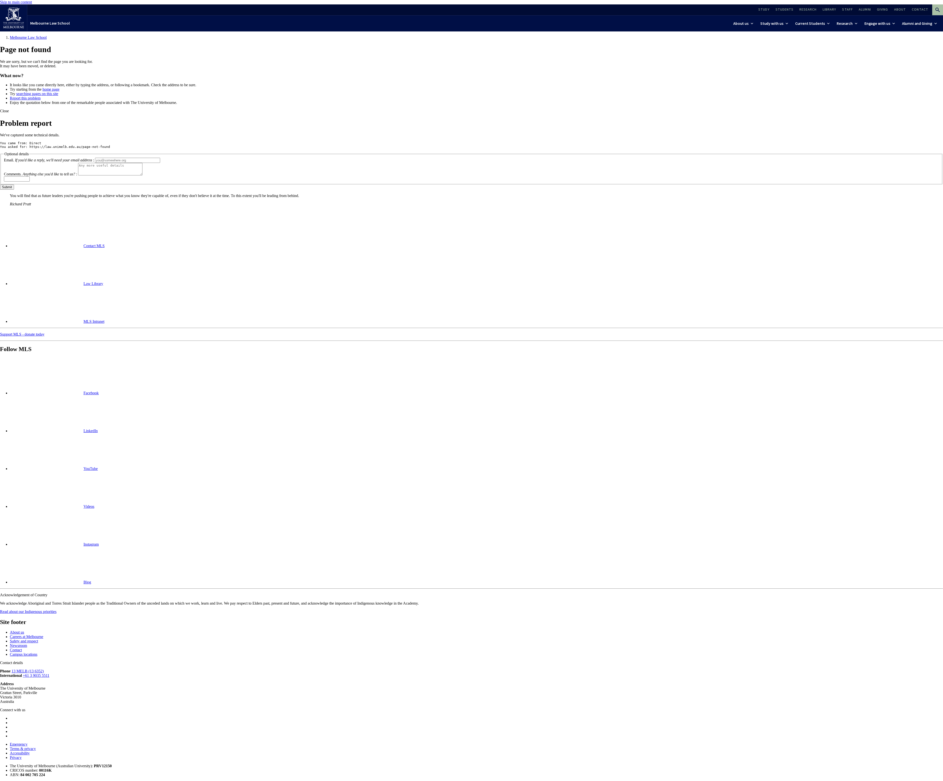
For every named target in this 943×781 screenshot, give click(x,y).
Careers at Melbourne (26, 637)
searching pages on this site (37, 94)
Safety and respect (24, 641)
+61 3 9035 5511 (36, 675)
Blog (87, 582)
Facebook (91, 393)
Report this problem (25, 98)
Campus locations (23, 654)
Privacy (16, 757)
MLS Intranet (93, 321)
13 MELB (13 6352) (28, 671)
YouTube (90, 469)
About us (17, 632)
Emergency (19, 744)
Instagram (91, 544)
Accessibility (20, 753)
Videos (88, 506)
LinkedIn (90, 431)
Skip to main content (16, 2)
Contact (16, 650)
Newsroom (18, 645)
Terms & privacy (23, 749)
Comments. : (40, 174)
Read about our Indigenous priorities (28, 612)
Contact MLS (94, 246)
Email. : (49, 160)
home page (50, 89)
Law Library (93, 284)
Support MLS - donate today (22, 334)
